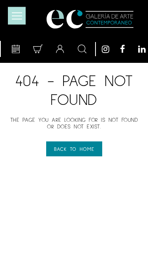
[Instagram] (109, 49)
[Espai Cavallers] (90, 19)
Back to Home (74, 149)
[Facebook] (127, 49)
